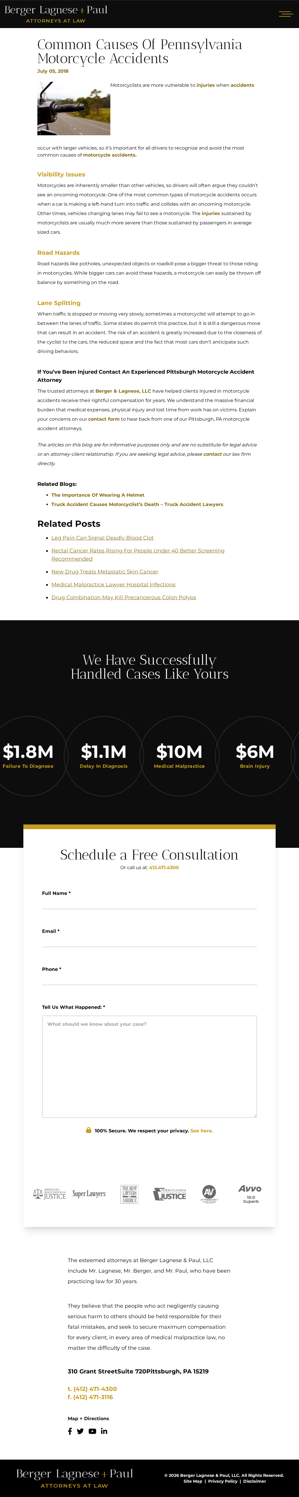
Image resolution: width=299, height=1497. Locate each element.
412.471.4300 (164, 867)
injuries (206, 85)
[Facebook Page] (70, 1431)
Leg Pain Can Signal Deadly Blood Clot (102, 538)
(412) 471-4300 (95, 1388)
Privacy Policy (222, 1481)
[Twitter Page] (80, 1431)
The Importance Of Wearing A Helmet (98, 495)
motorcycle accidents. (110, 155)
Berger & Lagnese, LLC (123, 391)
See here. (201, 1131)
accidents (242, 85)
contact (212, 454)
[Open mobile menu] (285, 14)
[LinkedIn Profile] (104, 1431)
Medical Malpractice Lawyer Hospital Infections (113, 584)
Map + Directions (88, 1418)
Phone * (51, 969)
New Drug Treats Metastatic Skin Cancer (104, 572)
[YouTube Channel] (92, 1431)
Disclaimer (254, 1481)
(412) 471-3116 (93, 1397)
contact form (104, 419)
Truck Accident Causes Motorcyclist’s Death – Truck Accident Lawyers (137, 504)
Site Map (193, 1481)
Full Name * (56, 893)
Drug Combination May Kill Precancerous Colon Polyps (123, 597)
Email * (51, 931)
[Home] (56, 14)
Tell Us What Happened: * (73, 1007)
